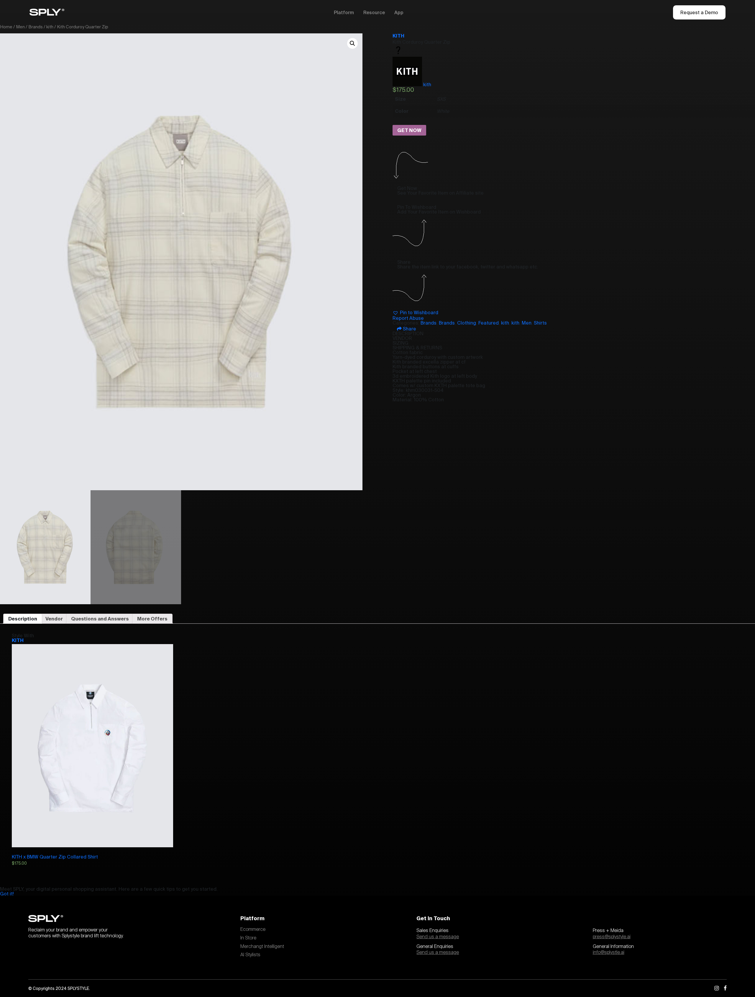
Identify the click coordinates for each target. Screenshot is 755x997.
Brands (35, 26)
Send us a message (437, 937)
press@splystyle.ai (612, 937)
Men (20, 26)
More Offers (152, 618)
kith (49, 26)
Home (6, 26)
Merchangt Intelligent (262, 946)
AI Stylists (250, 955)
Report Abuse (408, 318)
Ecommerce (252, 929)
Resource (374, 12)
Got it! (7, 893)
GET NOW (409, 130)
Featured (488, 322)
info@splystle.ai (608, 952)
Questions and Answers (100, 618)
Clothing (466, 322)
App (398, 12)
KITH (398, 35)
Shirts (540, 322)
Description (22, 618)
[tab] (22, 619)
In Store (248, 938)
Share (409, 328)
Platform (344, 12)
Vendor (54, 618)
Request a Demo (699, 12)
